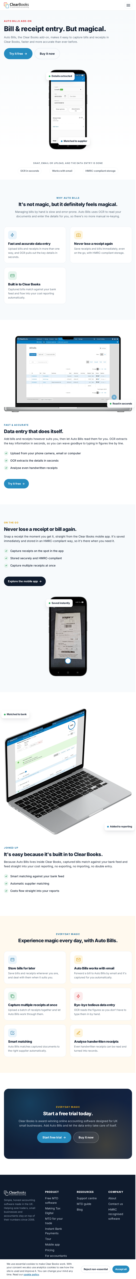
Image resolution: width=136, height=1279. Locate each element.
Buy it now (47, 53)
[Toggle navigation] (128, 5)
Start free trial (54, 1137)
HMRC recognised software (115, 1214)
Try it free (18, 53)
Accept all (121, 1269)
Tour (48, 1239)
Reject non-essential (96, 1269)
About (112, 1198)
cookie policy (31, 1274)
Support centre (87, 1198)
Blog (80, 1209)
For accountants (56, 1255)
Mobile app (52, 1244)
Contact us (115, 1204)
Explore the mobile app (25, 581)
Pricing (49, 1250)
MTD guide (84, 1204)
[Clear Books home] (16, 5)
